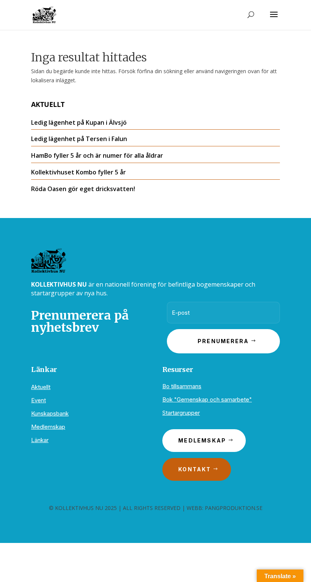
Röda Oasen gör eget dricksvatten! (83, 189)
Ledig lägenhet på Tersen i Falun (79, 139)
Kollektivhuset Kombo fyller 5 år (78, 172)
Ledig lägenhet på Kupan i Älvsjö (79, 122)
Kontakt (194, 469)
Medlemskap (48, 426)
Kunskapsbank (50, 413)
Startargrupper (181, 412)
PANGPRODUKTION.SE (233, 507)
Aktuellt (40, 387)
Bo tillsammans (181, 386)
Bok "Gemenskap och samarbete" (207, 399)
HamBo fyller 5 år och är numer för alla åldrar (97, 155)
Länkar (40, 440)
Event (38, 400)
